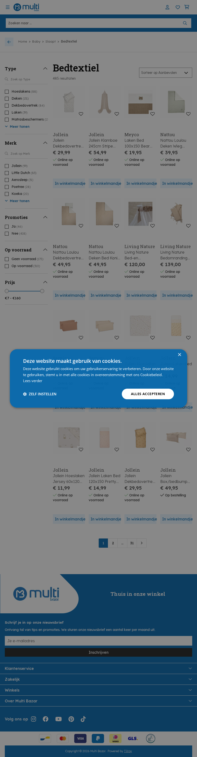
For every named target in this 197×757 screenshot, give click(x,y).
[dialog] (98, 378)
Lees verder (32, 380)
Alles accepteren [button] (148, 393)
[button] (39, 394)
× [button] (179, 355)
